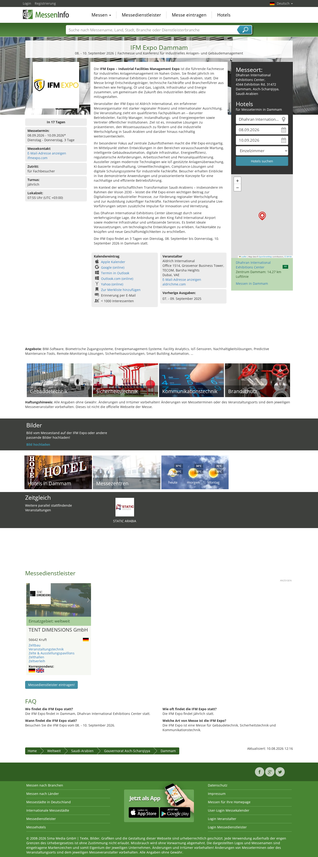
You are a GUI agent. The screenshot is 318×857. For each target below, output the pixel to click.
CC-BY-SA (288, 256)
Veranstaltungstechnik (46, 649)
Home (32, 751)
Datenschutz (217, 785)
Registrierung (45, 3)
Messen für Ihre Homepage (229, 802)
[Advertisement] (159, 331)
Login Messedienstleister (227, 827)
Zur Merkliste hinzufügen (121, 290)
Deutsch (284, 3)
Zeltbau (35, 645)
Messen (100, 15)
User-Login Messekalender (228, 810)
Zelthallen (36, 657)
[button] (262, 216)
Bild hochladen (38, 444)
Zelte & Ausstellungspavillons (51, 653)
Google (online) (112, 267)
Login (27, 3)
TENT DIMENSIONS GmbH (58, 630)
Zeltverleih (37, 661)
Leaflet (244, 256)
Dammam (168, 751)
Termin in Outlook (115, 273)
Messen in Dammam (252, 283)
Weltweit (54, 751)
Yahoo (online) (112, 284)
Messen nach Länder (42, 793)
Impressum (217, 793)
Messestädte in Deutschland (48, 802)
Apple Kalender (113, 262)
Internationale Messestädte (47, 810)
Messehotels (36, 827)
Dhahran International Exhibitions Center (253, 264)
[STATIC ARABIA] (124, 507)
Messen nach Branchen (44, 785)
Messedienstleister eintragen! (51, 685)
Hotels (223, 15)
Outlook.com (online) (117, 278)
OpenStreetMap (265, 256)
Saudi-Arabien (82, 751)
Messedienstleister (141, 15)
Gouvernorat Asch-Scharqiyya (127, 751)
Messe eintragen (189, 15)
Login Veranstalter (222, 819)
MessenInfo (46, 14)
